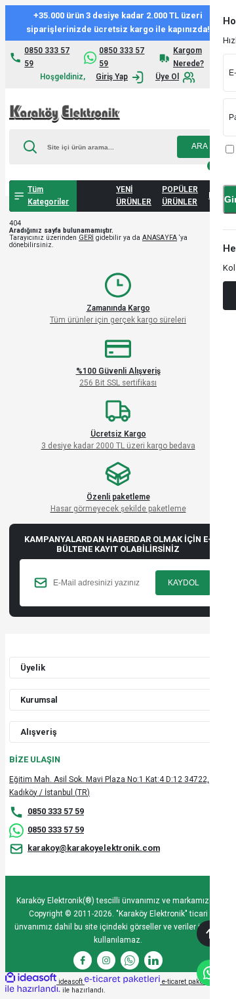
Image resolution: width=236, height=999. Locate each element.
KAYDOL (183, 582)
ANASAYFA (159, 237)
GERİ (86, 237)
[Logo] (64, 114)
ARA (199, 146)
